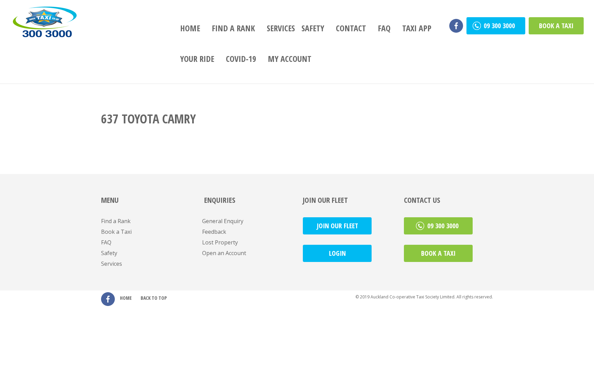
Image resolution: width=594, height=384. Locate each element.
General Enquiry (222, 221)
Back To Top (154, 298)
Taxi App (416, 28)
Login (337, 253)
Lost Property (220, 242)
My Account (289, 58)
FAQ (384, 28)
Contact (351, 28)
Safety (312, 28)
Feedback (214, 231)
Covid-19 (241, 58)
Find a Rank (233, 28)
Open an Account (224, 253)
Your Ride (197, 58)
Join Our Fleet (337, 225)
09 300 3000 (500, 25)
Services (281, 28)
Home (190, 28)
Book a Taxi (556, 25)
